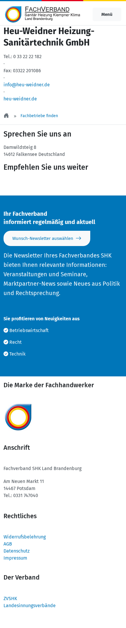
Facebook (54, 183)
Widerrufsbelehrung (25, 537)
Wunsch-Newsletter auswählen (42, 238)
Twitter (19, 183)
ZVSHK (10, 598)
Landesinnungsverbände (30, 605)
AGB (8, 544)
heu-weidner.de (20, 99)
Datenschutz (17, 551)
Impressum (15, 558)
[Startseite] (7, 116)
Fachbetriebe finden (39, 115)
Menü (107, 14)
